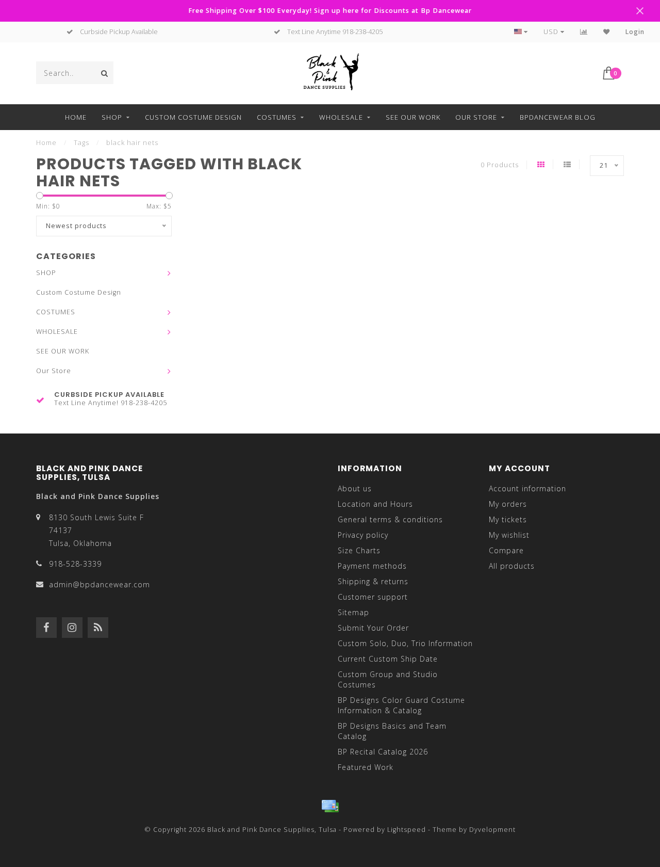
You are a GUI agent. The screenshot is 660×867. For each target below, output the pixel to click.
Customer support (373, 597)
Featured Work (365, 767)
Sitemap (353, 612)
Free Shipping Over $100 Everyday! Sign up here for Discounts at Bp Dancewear (330, 10)
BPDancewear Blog (558, 117)
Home (76, 117)
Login (635, 31)
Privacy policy (363, 535)
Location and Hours (375, 504)
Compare (506, 550)
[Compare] (584, 31)
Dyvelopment (492, 829)
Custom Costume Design (193, 117)
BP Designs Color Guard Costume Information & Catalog (401, 705)
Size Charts (359, 550)
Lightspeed (406, 829)
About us (355, 488)
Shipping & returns (373, 581)
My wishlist (509, 535)
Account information (527, 488)
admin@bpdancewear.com (99, 584)
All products (512, 566)
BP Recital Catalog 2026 (383, 752)
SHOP (112, 117)
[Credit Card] (330, 806)
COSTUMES (276, 117)
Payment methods (372, 566)
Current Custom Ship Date (388, 659)
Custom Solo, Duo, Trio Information (405, 643)
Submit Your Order (373, 628)
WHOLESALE (341, 117)
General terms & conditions (390, 519)
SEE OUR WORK (413, 117)
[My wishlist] (606, 31)
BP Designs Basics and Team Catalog (392, 731)
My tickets (508, 519)
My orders (508, 504)
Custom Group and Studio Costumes (388, 679)
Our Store (476, 117)
